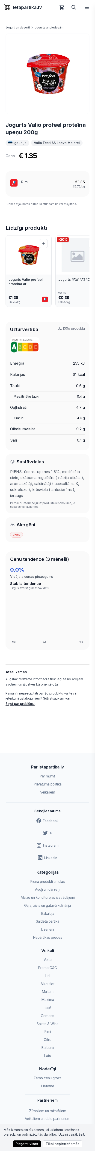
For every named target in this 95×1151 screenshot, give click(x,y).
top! (48, 1008)
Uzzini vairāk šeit (71, 1134)
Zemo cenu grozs (47, 1078)
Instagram (51, 845)
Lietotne (47, 1086)
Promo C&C (47, 968)
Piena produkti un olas (47, 881)
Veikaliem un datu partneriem (47, 1119)
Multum (47, 991)
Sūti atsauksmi (54, 698)
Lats (47, 1056)
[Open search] (73, 7)
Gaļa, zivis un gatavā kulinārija (47, 905)
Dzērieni (47, 929)
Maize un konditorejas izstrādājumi (48, 897)
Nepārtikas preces (47, 937)
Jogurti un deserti (18, 27)
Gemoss (47, 1016)
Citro (47, 1040)
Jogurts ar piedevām (49, 27)
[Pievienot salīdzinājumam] (43, 243)
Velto (48, 960)
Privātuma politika (48, 784)
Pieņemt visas (27, 1144)
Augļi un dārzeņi (47, 889)
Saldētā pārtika (47, 921)
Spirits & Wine (48, 1024)
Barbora (47, 1048)
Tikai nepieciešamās (62, 1144)
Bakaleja (47, 913)
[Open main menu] (86, 7)
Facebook (51, 821)
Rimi (25, 182)
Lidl (47, 976)
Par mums (48, 776)
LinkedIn (50, 858)
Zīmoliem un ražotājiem (47, 1111)
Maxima (47, 1000)
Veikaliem (47, 792)
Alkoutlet (47, 984)
